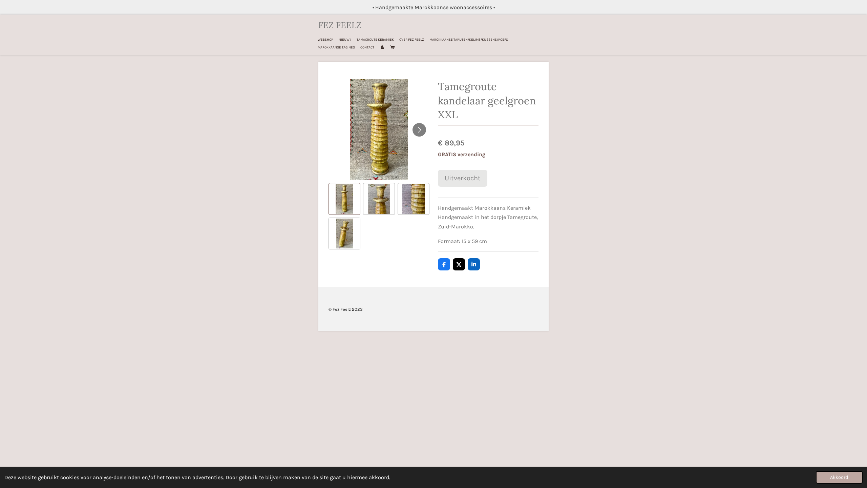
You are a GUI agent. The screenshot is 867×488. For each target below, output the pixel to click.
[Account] (382, 48)
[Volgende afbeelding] (419, 130)
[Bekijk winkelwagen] (392, 48)
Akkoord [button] (839, 477)
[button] (344, 199)
